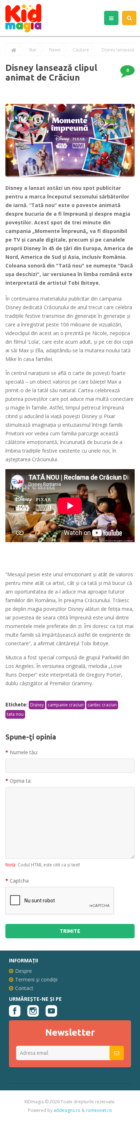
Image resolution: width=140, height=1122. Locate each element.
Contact (24, 988)
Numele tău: (24, 752)
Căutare (81, 50)
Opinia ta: (21, 780)
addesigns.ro (66, 1110)
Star (33, 50)
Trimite (70, 931)
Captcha (19, 880)
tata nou (15, 714)
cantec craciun (102, 705)
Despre (23, 970)
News (54, 50)
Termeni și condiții (36, 979)
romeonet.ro (99, 1110)
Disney (37, 705)
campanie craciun (66, 705)
